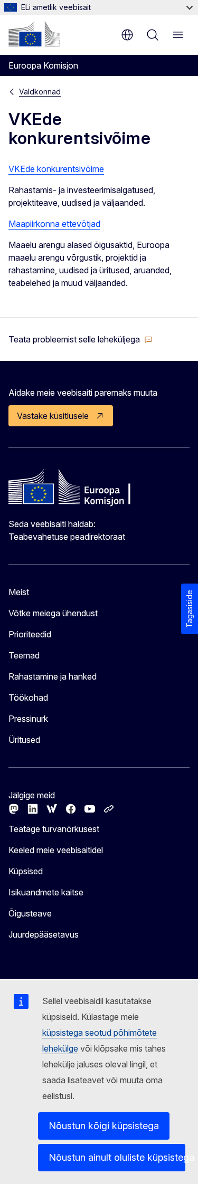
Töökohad (28, 697)
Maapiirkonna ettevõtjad (54, 223)
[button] (80, 339)
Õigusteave (30, 913)
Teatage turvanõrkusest (53, 829)
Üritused (24, 739)
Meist (18, 592)
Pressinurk (28, 718)
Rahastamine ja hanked (52, 676)
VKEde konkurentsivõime (56, 169)
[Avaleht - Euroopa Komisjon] (34, 33)
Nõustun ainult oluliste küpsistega (117, 1157)
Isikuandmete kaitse (45, 892)
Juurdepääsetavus (43, 934)
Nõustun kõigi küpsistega (104, 1125)
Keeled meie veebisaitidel (55, 850)
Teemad (24, 655)
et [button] (127, 34)
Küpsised (25, 871)
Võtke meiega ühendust (53, 613)
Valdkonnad (40, 91)
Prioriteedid (29, 634)
